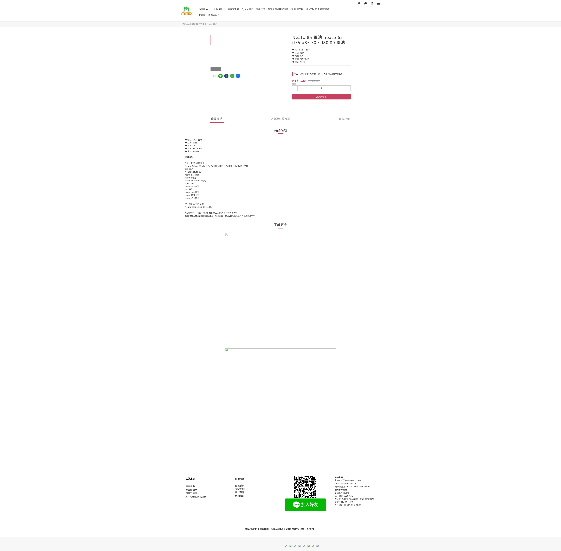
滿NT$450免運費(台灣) (318, 9)
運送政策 (240, 492)
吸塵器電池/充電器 (198, 24)
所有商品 (203, 9)
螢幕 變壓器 (297, 9)
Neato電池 (212, 24)
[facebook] (226, 76)
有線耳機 (260, 9)
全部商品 (185, 24)
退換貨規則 (240, 489)
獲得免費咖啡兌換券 (278, 9)
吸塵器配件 (214, 15)
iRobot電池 (219, 9)
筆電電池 (190, 486)
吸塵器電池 (191, 493)
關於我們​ (240, 485)
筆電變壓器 (191, 489)
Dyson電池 (247, 9)
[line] (220, 76)
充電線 (202, 15)
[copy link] (238, 76)
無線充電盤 (233, 9)
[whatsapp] (232, 76)
